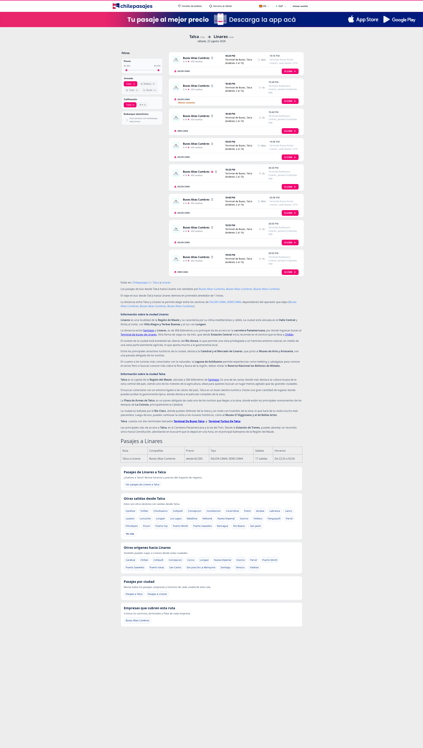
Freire (247, 510)
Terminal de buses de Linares (139, 334)
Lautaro (130, 518)
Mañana (149, 84)
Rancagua (222, 525)
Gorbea (260, 510)
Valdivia (254, 567)
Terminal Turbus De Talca (224, 421)
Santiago (148, 330)
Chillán (289, 334)
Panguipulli (274, 518)
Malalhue (192, 518)
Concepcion (194, 510)
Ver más (130, 534)
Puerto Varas (157, 567)
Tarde (133, 90)
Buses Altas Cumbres (137, 620)
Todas (130, 105)
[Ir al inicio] (132, 6)
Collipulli (178, 510)
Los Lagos (176, 518)
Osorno (244, 518)
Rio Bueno (239, 525)
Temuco (240, 567)
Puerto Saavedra (202, 525)
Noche (151, 90)
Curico (190, 559)
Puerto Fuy (161, 525)
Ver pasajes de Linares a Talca (142, 484)
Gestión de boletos (192, 6)
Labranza (274, 510)
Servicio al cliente (222, 6)
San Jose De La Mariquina (201, 567)
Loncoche (145, 518)
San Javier (255, 525)
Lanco (288, 510)
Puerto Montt (180, 525)
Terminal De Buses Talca (189, 421)
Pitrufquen (132, 525)
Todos (130, 84)
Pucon (146, 525)
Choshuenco (161, 510)
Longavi (160, 518)
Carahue (130, 510)
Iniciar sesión (300, 6)
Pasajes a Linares (157, 594)
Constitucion (214, 510)
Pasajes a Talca (134, 594)
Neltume (207, 518)
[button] (212, 58)
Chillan (144, 510)
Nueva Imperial (226, 518)
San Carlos (175, 567)
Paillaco (258, 518)
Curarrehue (232, 510)
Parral (289, 518)
